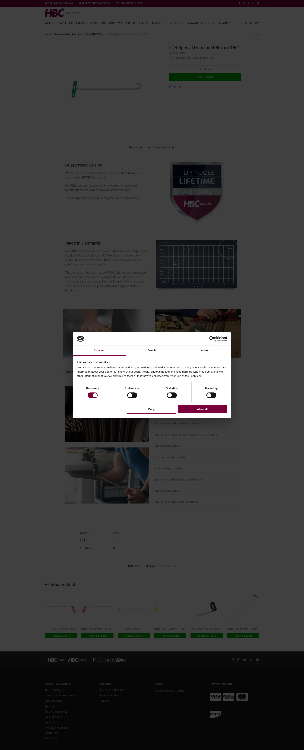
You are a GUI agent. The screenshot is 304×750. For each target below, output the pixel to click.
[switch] (132, 395)
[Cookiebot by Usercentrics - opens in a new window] (212, 339)
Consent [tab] (99, 350)
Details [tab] (152, 350)
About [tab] (205, 350)
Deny (151, 409)
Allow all (202, 409)
